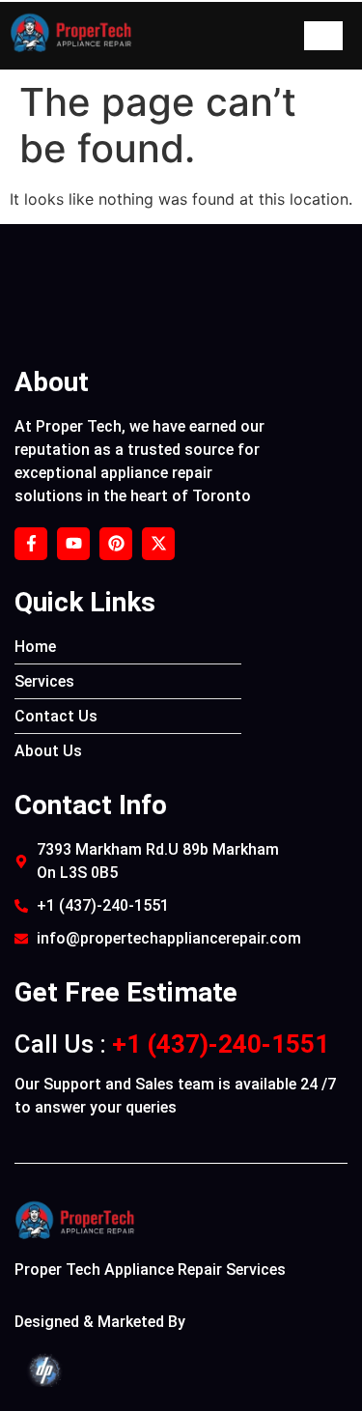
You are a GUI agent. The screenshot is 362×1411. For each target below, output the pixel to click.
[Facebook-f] (30, 543)
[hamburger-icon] (323, 35)
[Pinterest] (115, 543)
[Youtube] (73, 543)
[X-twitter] (158, 543)
